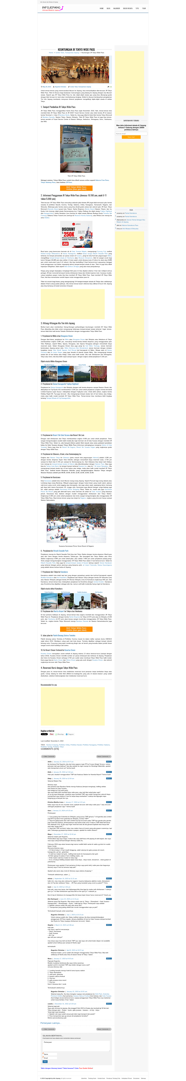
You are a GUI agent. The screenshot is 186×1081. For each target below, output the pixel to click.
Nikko (109, 256)
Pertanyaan (48, 1042)
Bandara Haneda (48, 117)
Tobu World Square (60, 350)
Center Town (60, 52)
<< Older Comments (48, 756)
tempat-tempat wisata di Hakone (63, 464)
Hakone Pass (99, 464)
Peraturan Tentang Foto (113, 1078)
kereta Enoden (99, 582)
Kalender (116, 8)
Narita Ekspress (74, 617)
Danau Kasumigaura (105, 565)
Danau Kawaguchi (69, 253)
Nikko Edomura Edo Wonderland (76, 348)
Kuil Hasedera (62, 577)
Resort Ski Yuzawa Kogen (85, 447)
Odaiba (46, 218)
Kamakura (64, 571)
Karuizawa (47, 481)
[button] (76, 149)
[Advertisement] (93, 29)
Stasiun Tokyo (55, 457)
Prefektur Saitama (103, 745)
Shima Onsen (70, 660)
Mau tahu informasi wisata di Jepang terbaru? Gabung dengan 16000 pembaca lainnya (131, 127)
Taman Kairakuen (106, 563)
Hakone (95, 457)
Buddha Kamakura (47, 577)
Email (46, 1058)
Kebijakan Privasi (127, 1078)
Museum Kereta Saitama (83, 215)
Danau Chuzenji (66, 365)
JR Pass (69, 182)
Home (102, 8)
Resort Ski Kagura (68, 447)
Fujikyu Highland (106, 211)
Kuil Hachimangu (65, 592)
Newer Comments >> (103, 756)
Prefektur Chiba (64, 745)
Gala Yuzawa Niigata (79, 251)
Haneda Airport (53, 209)
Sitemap (143, 1078)
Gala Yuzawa (96, 491)
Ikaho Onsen (58, 660)
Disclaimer (136, 1078)
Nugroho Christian (60, 87)
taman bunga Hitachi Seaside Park (95, 253)
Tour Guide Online (85, 1068)
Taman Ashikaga (99, 365)
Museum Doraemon (85, 258)
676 (111, 87)
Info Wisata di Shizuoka (130, 228)
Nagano (83, 498)
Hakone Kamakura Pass (130, 225)
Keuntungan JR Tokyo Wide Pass (76, 49)
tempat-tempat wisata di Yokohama (62, 258)
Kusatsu (79, 256)
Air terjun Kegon (56, 352)
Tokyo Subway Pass (48, 182)
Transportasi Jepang (72, 52)
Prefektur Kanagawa (90, 745)
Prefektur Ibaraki (76, 745)
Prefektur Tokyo (58, 747)
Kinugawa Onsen (67, 335)
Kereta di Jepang (52, 745)
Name (46, 1054)
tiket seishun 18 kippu (71, 266)
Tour (144, 8)
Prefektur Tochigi (46, 747)
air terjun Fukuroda (89, 565)
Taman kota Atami (52, 466)
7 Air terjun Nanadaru (100, 466)
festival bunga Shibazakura (50, 253)
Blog (108, 8)
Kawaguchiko (48, 213)
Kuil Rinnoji (72, 350)
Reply (109, 761)
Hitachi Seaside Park (60, 550)
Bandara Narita (64, 115)
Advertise (84, 1078)
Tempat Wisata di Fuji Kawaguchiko (58, 398)
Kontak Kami (101, 1078)
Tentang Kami (92, 1078)
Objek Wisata (127, 8)
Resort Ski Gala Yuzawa (61, 435)
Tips (137, 8)
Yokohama (51, 619)
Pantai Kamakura (49, 592)
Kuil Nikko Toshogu (93, 346)
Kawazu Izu (83, 466)
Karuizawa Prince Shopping (69, 489)
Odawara (66, 457)
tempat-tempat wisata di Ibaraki (77, 563)
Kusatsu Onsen (70, 650)
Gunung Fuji (101, 251)
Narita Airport (90, 209)
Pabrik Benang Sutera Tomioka (64, 635)
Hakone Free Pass (102, 180)
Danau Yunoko (82, 365)
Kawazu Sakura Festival (81, 996)
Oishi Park (98, 994)
